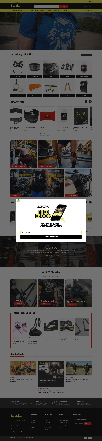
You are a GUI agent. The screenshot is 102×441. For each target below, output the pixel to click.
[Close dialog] (18, 200)
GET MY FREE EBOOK (51, 237)
